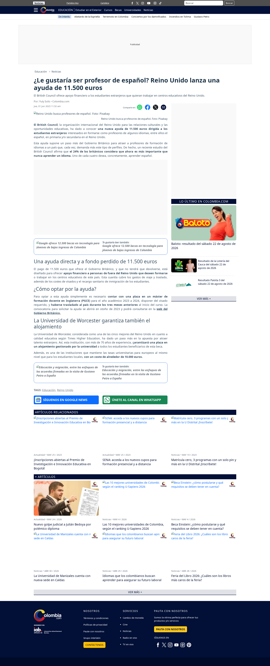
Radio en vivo (130, 637)
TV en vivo (128, 644)
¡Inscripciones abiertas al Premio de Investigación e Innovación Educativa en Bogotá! (62, 464)
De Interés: (64, 16)
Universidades (132, 10)
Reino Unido (65, 390)
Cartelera (105, 3)
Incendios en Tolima (180, 16)
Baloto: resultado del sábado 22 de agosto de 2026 (203, 246)
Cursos (108, 10)
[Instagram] (142, 3)
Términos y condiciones (95, 618)
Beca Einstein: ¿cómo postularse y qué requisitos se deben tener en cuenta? (198, 526)
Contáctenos (94, 645)
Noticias (38, 3)
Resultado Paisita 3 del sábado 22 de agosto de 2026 (215, 281)
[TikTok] (160, 3)
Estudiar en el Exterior (88, 10)
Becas (118, 10)
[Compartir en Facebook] (148, 107)
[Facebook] (132, 3)
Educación (41, 71)
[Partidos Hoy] (155, 3)
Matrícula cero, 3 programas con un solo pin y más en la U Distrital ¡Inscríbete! (203, 462)
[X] (137, 3)
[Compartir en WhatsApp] (140, 107)
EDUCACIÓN (65, 10)
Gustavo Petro (201, 16)
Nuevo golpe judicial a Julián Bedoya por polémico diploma (62, 526)
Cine (125, 624)
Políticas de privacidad (95, 624)
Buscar (229, 3)
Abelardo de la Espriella (87, 16)
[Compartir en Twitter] (156, 107)
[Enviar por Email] (164, 107)
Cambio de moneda (133, 617)
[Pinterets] (189, 644)
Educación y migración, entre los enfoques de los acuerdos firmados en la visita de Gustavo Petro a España (131, 374)
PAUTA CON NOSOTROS (170, 629)
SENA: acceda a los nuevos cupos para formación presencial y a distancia (129, 462)
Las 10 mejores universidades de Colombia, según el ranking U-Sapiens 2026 (133, 526)
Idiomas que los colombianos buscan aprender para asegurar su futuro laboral (131, 578)
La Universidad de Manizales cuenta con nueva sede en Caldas (62, 578)
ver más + (204, 298)
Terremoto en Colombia (115, 16)
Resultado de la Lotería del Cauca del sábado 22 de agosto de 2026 (213, 264)
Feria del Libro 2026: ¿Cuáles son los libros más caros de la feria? (201, 578)
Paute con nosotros (93, 631)
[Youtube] (148, 3)
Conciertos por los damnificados (148, 16)
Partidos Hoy (73, 3)
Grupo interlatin (91, 637)
